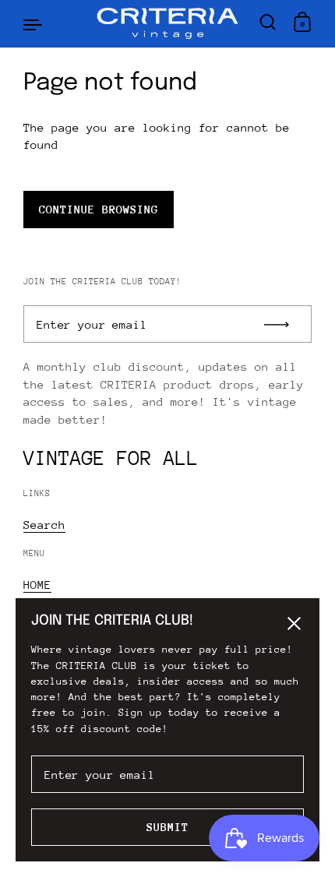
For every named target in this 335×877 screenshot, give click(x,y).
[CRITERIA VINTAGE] (167, 23)
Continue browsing (98, 209)
